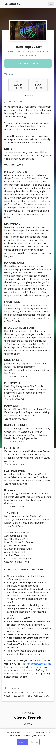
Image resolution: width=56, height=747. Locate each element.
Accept (22, 742)
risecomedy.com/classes (39, 663)
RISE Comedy (11, 4)
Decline (34, 742)
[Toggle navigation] (51, 4)
